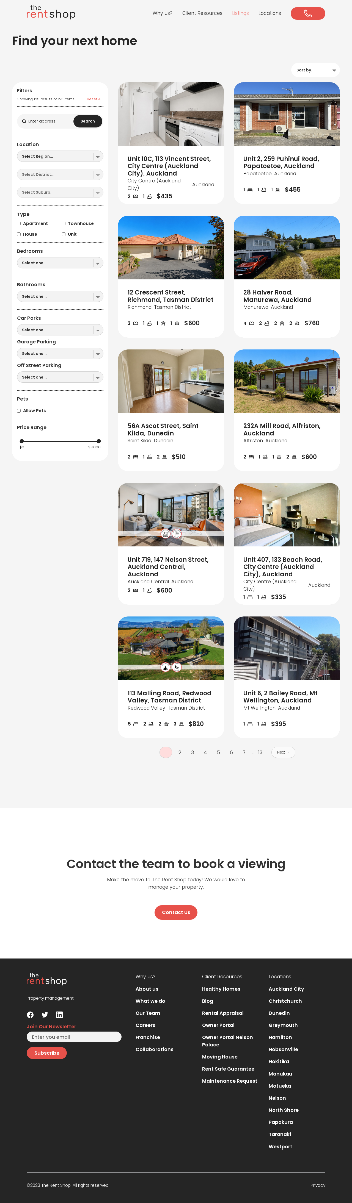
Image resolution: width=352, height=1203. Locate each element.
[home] (51, 12)
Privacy (318, 1185)
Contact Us (176, 912)
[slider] (22, 441)
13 (260, 752)
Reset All (94, 99)
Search (88, 121)
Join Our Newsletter (51, 1026)
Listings (240, 13)
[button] (162, 13)
